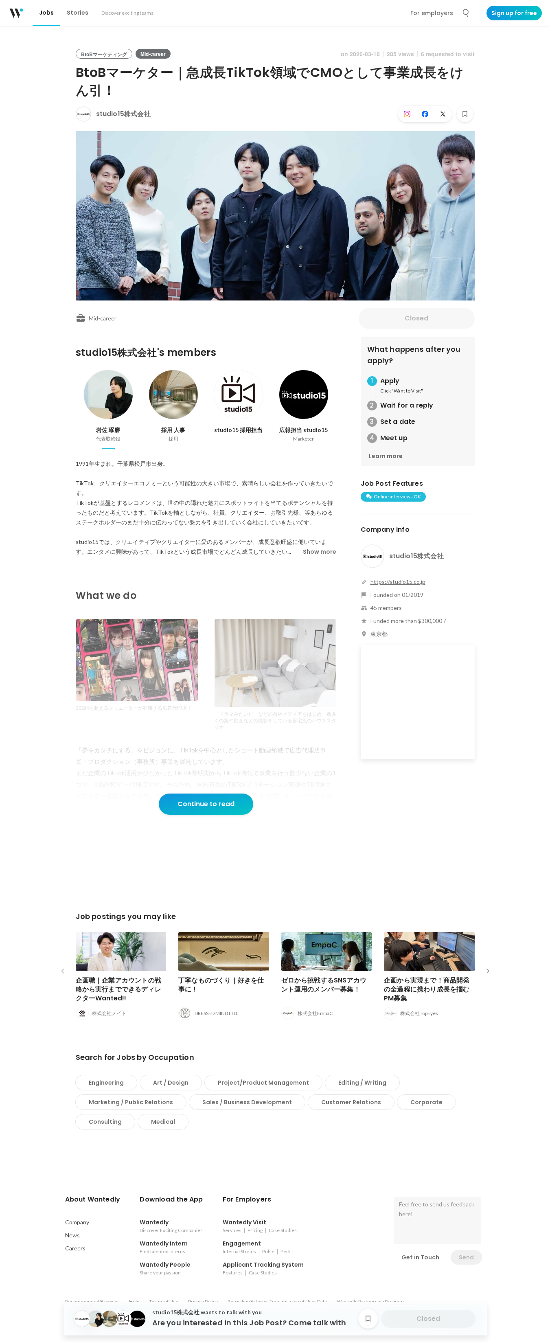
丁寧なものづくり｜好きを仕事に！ (221, 985)
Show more (319, 552)
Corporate (426, 1102)
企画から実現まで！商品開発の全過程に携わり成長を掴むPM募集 (427, 989)
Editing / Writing (362, 1083)
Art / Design (170, 1083)
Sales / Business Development (247, 1102)
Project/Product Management (263, 1083)
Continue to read (205, 804)
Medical (163, 1122)
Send (466, 1257)
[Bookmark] (465, 114)
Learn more (386, 456)
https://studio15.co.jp (397, 581)
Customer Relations (351, 1102)
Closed (416, 318)
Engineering (106, 1083)
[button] (93, 1199)
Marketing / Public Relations (131, 1102)
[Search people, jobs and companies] (466, 13)
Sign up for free (514, 13)
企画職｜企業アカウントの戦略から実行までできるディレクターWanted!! (119, 989)
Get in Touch (420, 1257)
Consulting (105, 1122)
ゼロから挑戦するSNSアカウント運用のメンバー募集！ (324, 985)
